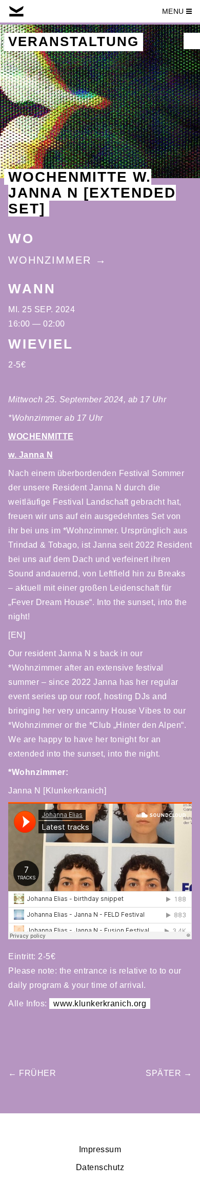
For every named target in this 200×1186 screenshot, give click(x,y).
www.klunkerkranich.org (99, 1003)
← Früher (32, 1073)
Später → (169, 1073)
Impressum (100, 1149)
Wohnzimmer (49, 260)
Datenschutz (100, 1167)
